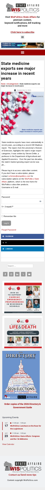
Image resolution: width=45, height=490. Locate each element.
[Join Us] (23, 298)
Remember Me (9, 216)
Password (6, 197)
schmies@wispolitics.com (19, 176)
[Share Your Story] (23, 333)
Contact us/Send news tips (22, 474)
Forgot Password (9, 230)
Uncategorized (12, 84)
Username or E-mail (10, 187)
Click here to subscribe (22, 32)
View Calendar (8, 444)
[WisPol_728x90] (22, 45)
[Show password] (40, 201)
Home (3, 84)
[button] (22, 37)
